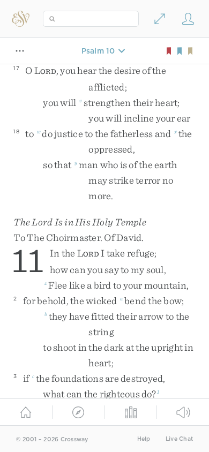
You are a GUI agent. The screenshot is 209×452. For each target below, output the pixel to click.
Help (144, 438)
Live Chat (179, 438)
